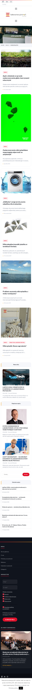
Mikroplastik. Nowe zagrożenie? (14, 346)
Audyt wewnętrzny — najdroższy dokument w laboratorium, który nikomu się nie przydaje (15, 458)
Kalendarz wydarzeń (6, 566)
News (5, 72)
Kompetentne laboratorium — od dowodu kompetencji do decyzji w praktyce (13, 498)
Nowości (6, 594)
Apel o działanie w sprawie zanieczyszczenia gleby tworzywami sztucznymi (16, 78)
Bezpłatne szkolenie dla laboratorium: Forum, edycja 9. (15, 516)
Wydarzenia (7, 599)
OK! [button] (21, 688)
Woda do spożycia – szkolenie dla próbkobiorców (16, 507)
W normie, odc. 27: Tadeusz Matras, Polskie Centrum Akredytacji (14, 525)
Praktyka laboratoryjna (17, 342)
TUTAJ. (11, 615)
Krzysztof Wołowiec (12, 393)
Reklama (3, 562)
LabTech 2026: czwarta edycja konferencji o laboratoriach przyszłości (13, 389)
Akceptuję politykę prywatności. (8, 608)
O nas (2, 555)
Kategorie (3, 569)
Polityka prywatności (7, 558)
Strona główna (5, 551)
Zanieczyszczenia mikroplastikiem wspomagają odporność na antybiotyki (15, 152)
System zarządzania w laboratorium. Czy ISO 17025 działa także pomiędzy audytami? (15, 428)
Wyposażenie (7, 601)
